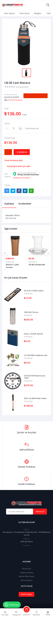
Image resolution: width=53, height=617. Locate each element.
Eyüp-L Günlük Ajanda (33, 334)
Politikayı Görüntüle (21, 177)
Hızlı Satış (24, 13)
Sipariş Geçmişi (26, 572)
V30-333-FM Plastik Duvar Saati (34, 377)
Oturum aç (26, 568)
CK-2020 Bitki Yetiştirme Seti (35, 355)
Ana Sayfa (9, 13)
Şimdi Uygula (26, 594)
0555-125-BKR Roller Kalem (35, 398)
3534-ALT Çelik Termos (12, 265)
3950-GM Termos (31, 312)
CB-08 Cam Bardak (37, 264)
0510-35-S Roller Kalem (33, 291)
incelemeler (25, 203)
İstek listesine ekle (14, 160)
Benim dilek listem (26, 576)
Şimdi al (23, 152)
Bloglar (37, 13)
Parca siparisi (26, 580)
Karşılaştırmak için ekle (18, 166)
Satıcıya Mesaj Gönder (35, 95)
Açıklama (9, 203)
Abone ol (40, 511)
